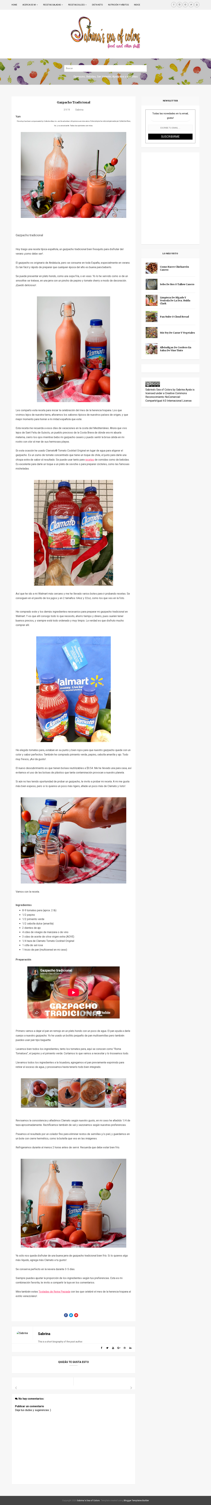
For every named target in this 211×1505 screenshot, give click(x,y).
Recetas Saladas (52, 5)
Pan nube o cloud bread (174, 316)
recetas (89, 459)
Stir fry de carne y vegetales (177, 332)
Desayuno (79, 76)
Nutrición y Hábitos (118, 5)
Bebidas (91, 76)
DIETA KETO (97, 5)
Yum (18, 116)
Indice (137, 5)
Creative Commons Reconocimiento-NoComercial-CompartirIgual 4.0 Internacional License (168, 397)
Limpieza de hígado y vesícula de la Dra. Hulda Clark (175, 300)
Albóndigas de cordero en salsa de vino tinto (175, 349)
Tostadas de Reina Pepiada (54, 1291)
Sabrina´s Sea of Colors (88, 1500)
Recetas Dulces (76, 5)
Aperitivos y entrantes (125, 76)
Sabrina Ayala (184, 389)
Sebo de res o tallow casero (177, 284)
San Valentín (104, 76)
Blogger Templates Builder (136, 1500)
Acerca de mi (29, 5)
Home (14, 5)
